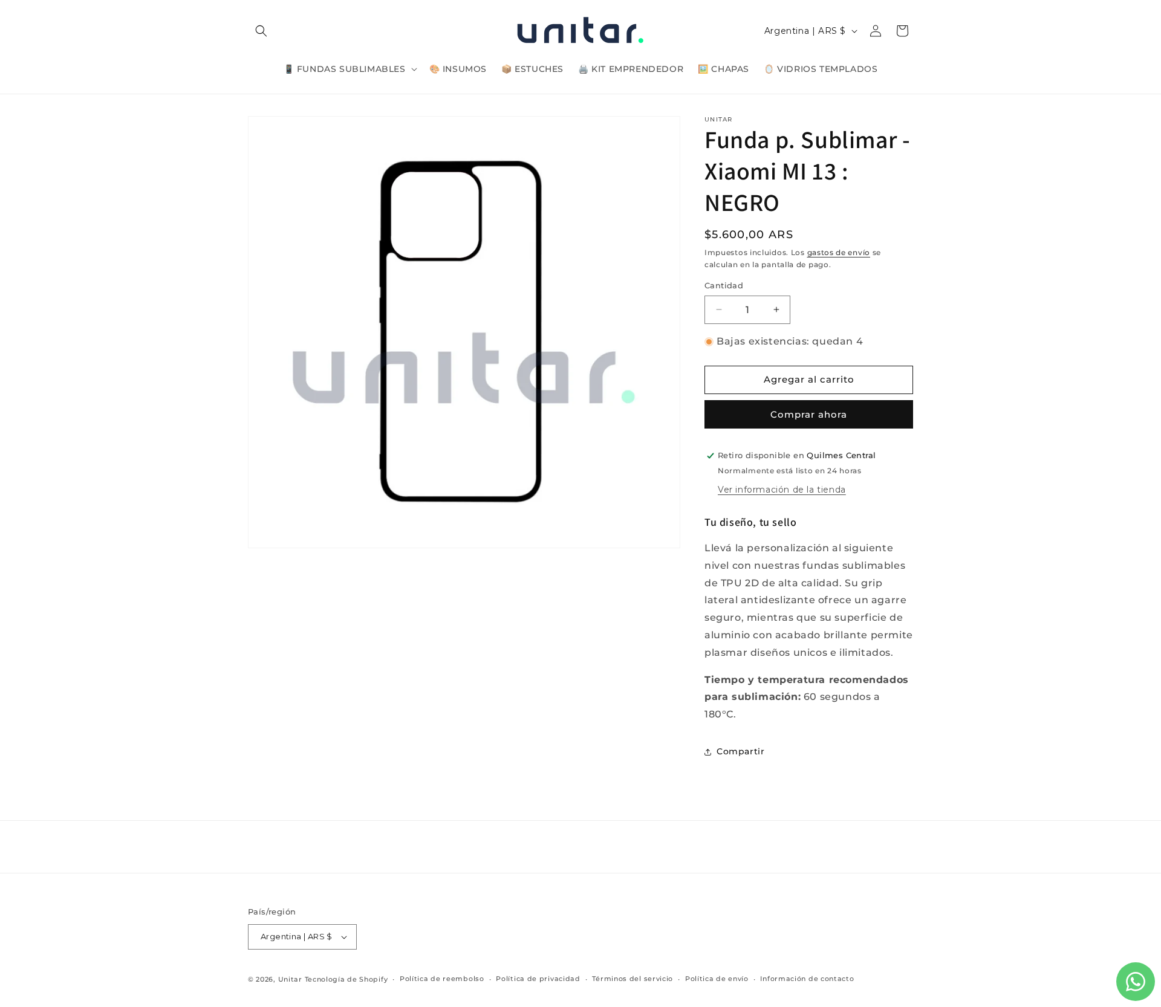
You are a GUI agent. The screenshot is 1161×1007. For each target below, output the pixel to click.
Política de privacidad (538, 978)
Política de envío (717, 978)
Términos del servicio (632, 978)
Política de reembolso (442, 978)
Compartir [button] (740, 751)
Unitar (290, 979)
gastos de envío (839, 252)
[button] (261, 31)
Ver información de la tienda (782, 489)
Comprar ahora (808, 414)
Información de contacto (807, 978)
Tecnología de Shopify (346, 979)
